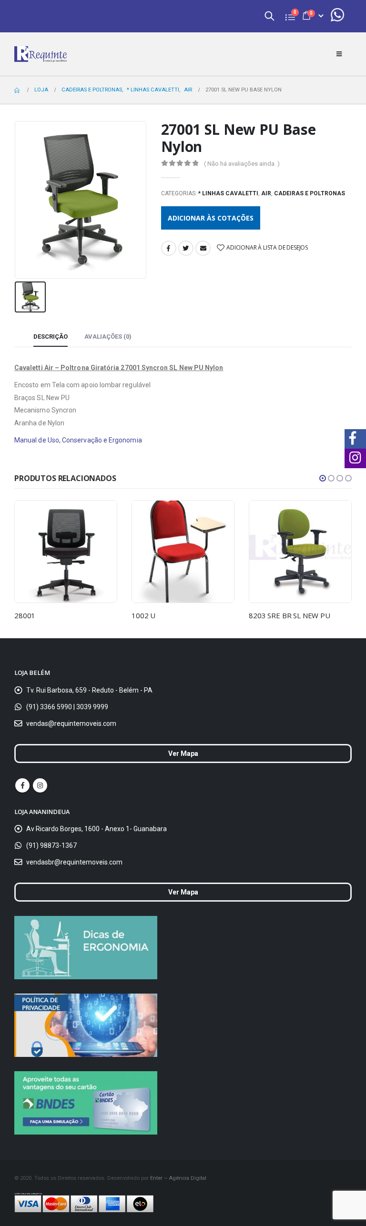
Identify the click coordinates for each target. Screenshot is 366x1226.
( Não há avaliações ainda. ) (242, 163)
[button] (322, 478)
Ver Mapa (183, 753)
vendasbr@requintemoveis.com (74, 862)
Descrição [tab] (50, 336)
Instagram (40, 785)
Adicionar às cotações (211, 217)
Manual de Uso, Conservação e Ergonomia (78, 440)
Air (266, 193)
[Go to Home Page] (17, 90)
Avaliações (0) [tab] (108, 336)
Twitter (185, 248)
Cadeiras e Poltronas (309, 193)
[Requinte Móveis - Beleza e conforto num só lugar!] (40, 54)
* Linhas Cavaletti (228, 193)
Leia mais (101, 516)
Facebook (168, 248)
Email (203, 248)
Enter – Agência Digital (178, 1178)
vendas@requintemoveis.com (71, 723)
